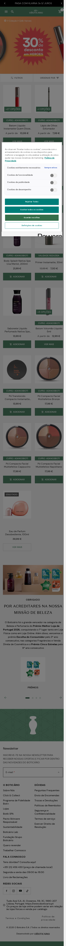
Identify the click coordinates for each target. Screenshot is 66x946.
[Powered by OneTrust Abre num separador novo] (49, 234)
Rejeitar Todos (32, 202)
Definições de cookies (32, 225)
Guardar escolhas (32, 217)
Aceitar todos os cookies (31, 210)
